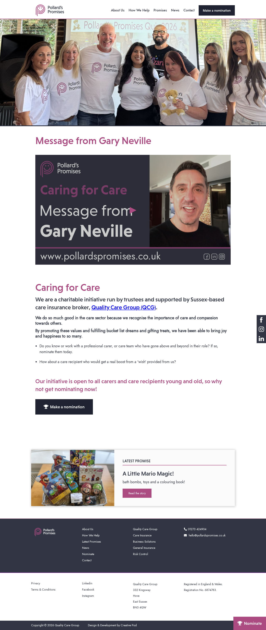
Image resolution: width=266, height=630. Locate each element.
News (175, 10)
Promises (160, 10)
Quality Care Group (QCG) (123, 307)
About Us (117, 10)
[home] (50, 10)
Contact (189, 10)
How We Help (139, 10)
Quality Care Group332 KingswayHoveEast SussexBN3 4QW (145, 595)
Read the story (137, 493)
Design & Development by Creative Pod (112, 625)
